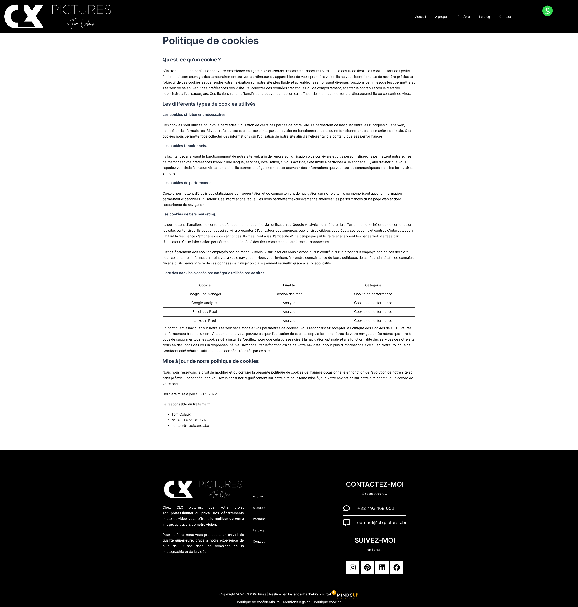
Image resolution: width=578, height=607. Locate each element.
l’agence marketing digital (309, 594)
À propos (441, 17)
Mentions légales (297, 602)
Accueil (420, 17)
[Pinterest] (367, 567)
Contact (505, 17)
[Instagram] (352, 567)
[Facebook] (396, 567)
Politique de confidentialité (259, 602)
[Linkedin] (382, 567)
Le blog (484, 17)
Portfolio (464, 17)
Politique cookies (327, 602)
